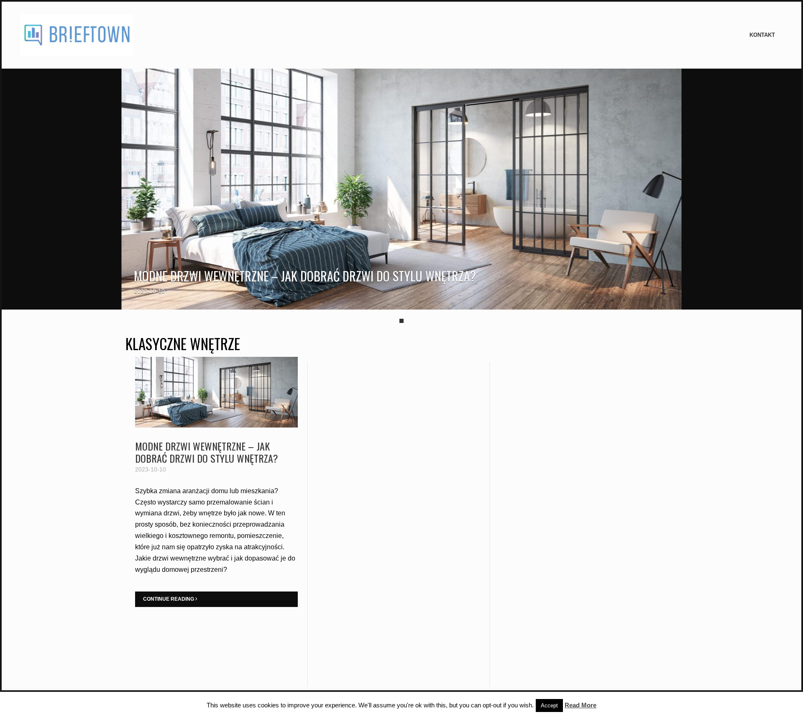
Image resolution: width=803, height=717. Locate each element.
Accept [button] (549, 705)
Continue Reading (169, 599)
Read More (580, 705)
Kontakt (762, 35)
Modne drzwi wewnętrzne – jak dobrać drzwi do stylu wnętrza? (305, 275)
